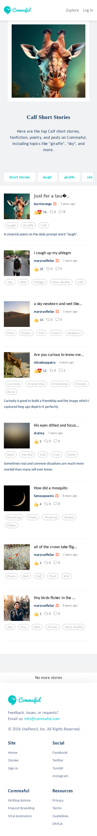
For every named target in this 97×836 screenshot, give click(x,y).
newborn (74, 333)
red (25, 576)
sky (90, 177)
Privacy (58, 800)
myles (32, 517)
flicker (52, 627)
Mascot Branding (21, 808)
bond (11, 392)
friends (81, 384)
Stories (13, 760)
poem (56, 333)
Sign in (13, 768)
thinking (50, 517)
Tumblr (58, 768)
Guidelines (61, 816)
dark (10, 454)
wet (23, 282)
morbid (27, 454)
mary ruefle (61, 282)
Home (12, 752)
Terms (57, 808)
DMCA (58, 823)
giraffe (69, 177)
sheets (69, 517)
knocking (14, 517)
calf (44, 225)
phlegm (39, 282)
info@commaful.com (42, 718)
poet (10, 333)
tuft (41, 333)
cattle (71, 454)
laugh (47, 177)
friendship (60, 384)
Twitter (58, 760)
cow (56, 454)
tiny (23, 627)
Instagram (60, 776)
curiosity (13, 384)
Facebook (60, 752)
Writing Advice (19, 800)
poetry (26, 333)
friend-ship (36, 384)
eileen (11, 525)
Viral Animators (20, 816)
